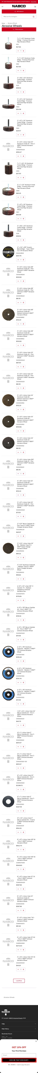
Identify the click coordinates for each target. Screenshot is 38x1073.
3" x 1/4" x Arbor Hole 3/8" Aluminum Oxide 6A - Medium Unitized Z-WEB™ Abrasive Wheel (25, 333)
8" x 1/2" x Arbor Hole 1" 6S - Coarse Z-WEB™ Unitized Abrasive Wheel (26, 919)
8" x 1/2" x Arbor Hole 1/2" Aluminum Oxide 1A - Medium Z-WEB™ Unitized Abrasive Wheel (25, 898)
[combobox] (19, 17)
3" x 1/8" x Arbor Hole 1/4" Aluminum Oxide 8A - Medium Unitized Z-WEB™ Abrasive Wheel (25, 483)
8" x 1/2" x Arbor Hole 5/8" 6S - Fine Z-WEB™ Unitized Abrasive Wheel (26, 841)
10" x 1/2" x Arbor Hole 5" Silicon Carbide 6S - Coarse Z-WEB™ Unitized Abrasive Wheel (26, 820)
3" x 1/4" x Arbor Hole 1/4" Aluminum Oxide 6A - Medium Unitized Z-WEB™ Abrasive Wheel (25, 419)
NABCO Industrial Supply (15, 1018)
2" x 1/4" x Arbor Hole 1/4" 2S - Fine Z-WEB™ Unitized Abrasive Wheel (26, 958)
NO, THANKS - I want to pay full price (19, 1064)
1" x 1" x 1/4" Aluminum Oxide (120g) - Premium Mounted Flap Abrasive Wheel (26, 40)
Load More (19, 981)
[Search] (34, 17)
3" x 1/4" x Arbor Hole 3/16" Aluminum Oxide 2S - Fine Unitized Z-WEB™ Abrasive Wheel (25, 462)
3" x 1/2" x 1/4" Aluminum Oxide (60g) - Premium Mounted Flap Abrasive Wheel (24, 101)
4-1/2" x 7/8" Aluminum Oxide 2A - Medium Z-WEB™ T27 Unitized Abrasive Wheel (26, 692)
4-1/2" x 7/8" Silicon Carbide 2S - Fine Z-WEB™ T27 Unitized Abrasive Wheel (26, 629)
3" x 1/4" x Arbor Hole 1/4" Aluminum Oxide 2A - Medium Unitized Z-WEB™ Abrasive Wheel (25, 440)
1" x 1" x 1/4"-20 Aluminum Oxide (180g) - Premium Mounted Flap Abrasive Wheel (25, 165)
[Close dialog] (36, 1041)
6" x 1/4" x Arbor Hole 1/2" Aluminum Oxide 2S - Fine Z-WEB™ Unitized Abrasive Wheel (26, 144)
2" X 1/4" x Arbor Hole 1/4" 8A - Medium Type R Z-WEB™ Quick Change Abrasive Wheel (25, 546)
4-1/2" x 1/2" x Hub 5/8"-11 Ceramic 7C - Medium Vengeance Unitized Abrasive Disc (25, 588)
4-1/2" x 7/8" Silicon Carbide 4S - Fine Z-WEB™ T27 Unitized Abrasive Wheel (26, 609)
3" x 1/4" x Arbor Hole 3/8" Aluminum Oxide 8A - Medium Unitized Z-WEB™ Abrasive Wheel (25, 312)
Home (3, 23)
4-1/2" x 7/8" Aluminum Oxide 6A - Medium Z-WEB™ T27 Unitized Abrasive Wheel (26, 670)
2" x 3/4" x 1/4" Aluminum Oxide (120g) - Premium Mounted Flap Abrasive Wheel (25, 228)
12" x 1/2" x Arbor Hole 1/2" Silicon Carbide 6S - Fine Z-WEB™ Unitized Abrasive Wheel (26, 777)
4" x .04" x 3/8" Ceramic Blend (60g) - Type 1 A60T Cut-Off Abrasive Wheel (25, 249)
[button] (2, 7)
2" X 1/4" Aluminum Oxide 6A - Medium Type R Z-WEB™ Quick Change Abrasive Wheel (26, 567)
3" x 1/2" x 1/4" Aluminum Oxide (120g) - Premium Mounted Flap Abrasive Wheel (24, 207)
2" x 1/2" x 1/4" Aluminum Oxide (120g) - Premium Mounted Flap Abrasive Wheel (24, 123)
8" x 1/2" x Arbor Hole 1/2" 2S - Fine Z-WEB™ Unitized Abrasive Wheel (26, 878)
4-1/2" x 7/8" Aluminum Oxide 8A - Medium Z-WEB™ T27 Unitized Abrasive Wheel (26, 649)
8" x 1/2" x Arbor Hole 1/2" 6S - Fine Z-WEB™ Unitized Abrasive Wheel (26, 939)
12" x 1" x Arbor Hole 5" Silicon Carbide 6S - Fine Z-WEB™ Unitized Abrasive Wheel (26, 799)
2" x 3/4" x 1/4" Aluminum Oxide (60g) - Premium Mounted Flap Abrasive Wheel (25, 80)
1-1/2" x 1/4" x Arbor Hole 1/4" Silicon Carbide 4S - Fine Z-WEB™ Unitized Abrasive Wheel (26, 713)
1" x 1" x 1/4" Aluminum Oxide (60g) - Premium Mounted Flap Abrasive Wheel (26, 59)
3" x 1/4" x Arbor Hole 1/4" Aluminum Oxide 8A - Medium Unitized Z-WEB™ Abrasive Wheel (25, 397)
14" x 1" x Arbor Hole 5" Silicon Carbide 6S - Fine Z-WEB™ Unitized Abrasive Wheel (26, 735)
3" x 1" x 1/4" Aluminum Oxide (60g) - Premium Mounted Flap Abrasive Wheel (26, 186)
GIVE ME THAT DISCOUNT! (19, 1060)
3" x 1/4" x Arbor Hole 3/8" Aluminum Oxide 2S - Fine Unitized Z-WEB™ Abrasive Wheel (25, 290)
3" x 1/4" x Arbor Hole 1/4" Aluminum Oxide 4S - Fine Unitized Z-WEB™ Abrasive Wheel (25, 355)
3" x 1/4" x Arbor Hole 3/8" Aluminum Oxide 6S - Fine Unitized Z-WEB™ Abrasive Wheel (25, 269)
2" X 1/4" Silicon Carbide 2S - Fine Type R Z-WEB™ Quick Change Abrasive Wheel (26, 525)
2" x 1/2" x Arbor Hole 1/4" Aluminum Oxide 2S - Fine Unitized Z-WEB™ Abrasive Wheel (25, 504)
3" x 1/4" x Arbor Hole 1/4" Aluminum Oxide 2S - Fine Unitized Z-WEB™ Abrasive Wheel (25, 376)
